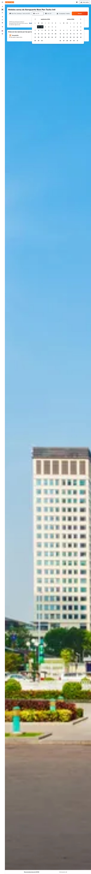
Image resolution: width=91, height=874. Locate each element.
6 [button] (55, 27)
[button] (2, 2)
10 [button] (45, 30)
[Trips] (2, 26)
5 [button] (52, 27)
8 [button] (38, 30)
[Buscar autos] (2, 12)
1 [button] (38, 27)
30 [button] (42, 40)
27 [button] (55, 37)
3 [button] (45, 27)
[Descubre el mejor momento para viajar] (2, 22)
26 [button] (52, 37)
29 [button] (38, 40)
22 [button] (38, 37)
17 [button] (45, 33)
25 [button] (48, 37)
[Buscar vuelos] (2, 6)
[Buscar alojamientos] (2, 9)
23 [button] (42, 37)
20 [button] (55, 33)
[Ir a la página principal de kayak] (9, 2)
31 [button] (77, 40)
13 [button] (55, 30)
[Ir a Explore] (2, 16)
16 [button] (42, 33)
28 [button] (35, 40)
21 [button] (35, 37)
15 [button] (38, 33)
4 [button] (48, 27)
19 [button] (52, 33)
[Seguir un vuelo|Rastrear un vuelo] (2, 19)
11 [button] (48, 30)
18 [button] (48, 33)
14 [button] (35, 33)
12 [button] (52, 30)
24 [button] (45, 37)
